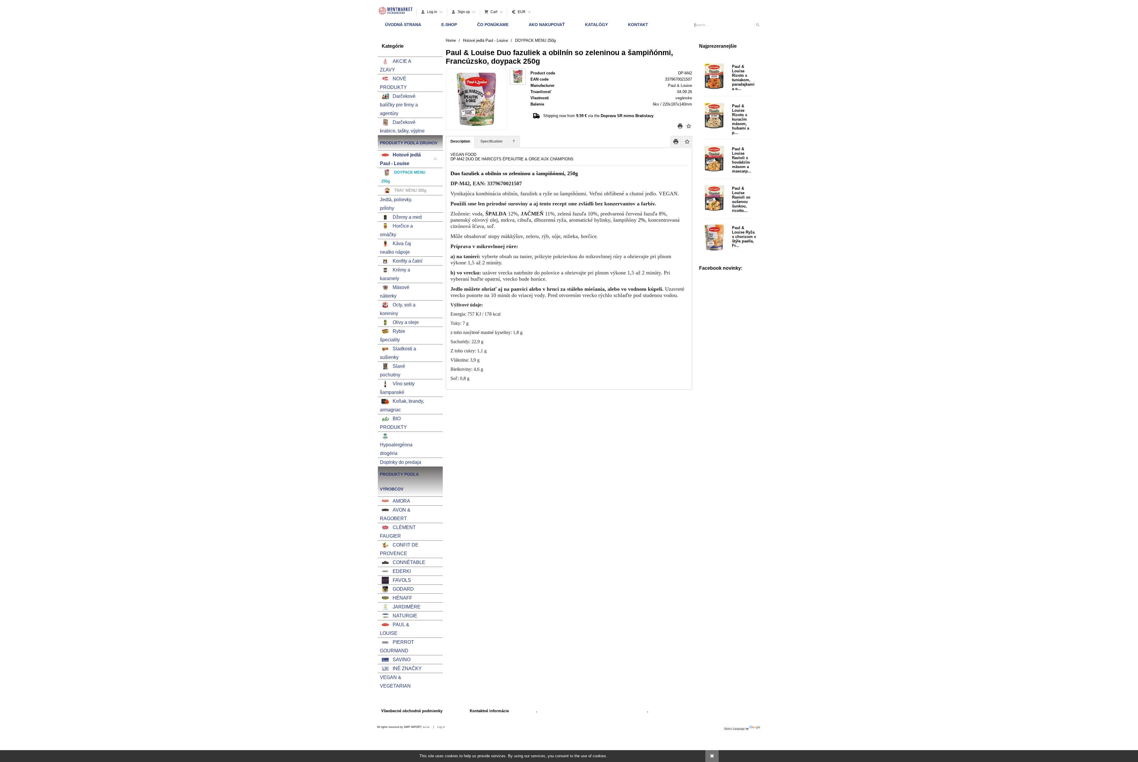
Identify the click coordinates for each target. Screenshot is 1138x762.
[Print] (680, 125)
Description (460, 141)
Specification (491, 141)
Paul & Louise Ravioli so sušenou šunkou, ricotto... (741, 199)
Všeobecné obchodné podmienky (411, 711)
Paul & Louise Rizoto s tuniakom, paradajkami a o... (743, 77)
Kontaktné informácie (489, 711)
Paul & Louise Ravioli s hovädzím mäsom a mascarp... (741, 160)
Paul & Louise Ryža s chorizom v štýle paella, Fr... (744, 237)
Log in (441, 727)
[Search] (757, 25)
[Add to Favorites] (688, 125)
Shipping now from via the (598, 116)
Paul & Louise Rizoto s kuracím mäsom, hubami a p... (740, 119)
